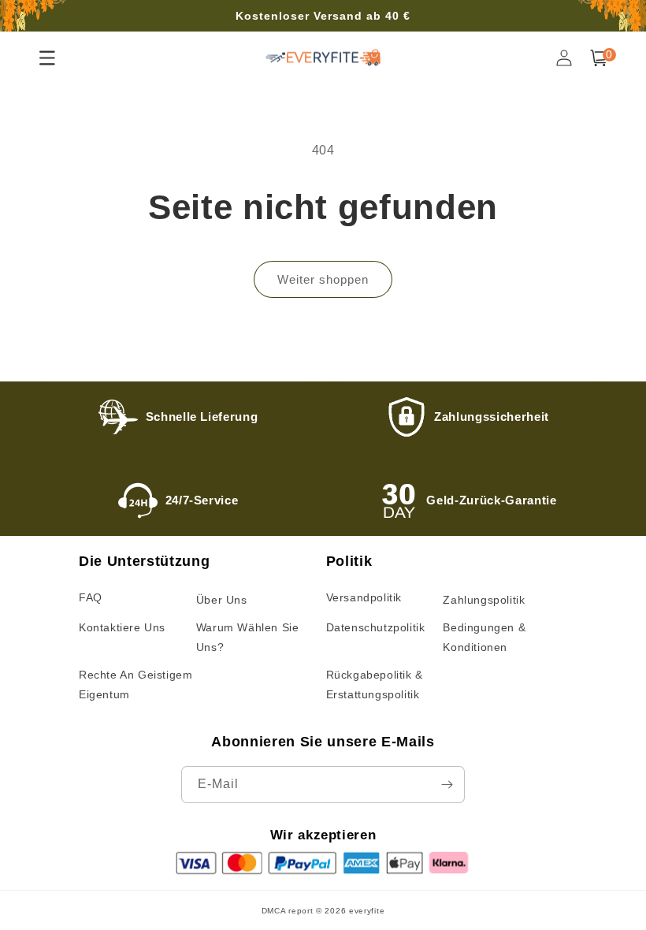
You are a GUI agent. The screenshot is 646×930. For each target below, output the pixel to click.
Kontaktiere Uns (122, 627)
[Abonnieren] (446, 784)
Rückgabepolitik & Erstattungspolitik (374, 684)
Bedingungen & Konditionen (484, 637)
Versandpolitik (364, 597)
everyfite (366, 910)
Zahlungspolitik (484, 599)
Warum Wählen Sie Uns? (247, 637)
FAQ (90, 597)
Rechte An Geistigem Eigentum (135, 684)
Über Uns (221, 599)
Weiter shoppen (323, 279)
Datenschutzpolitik (375, 627)
